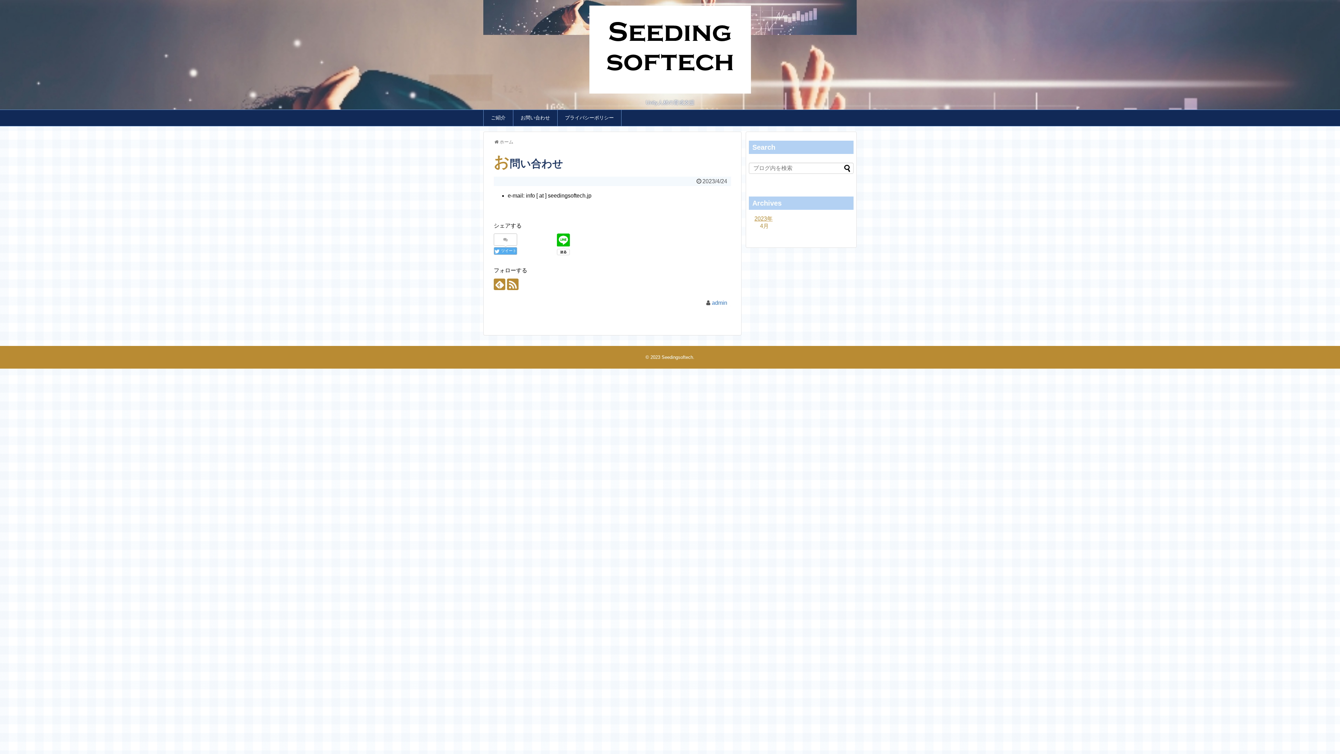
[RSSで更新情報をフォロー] (513, 284)
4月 (764, 226)
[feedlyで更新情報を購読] (499, 284)
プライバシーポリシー (589, 117)
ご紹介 (498, 117)
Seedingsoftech (677, 357)
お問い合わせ (535, 117)
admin (719, 303)
